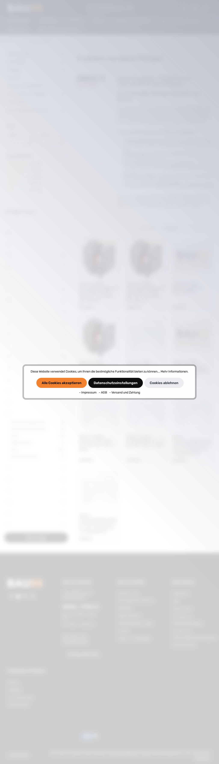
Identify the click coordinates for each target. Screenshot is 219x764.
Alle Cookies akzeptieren (61, 383)
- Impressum (88, 392)
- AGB (103, 392)
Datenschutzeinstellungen (116, 383)
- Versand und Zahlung (124, 392)
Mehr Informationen (174, 371)
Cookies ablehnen (164, 383)
